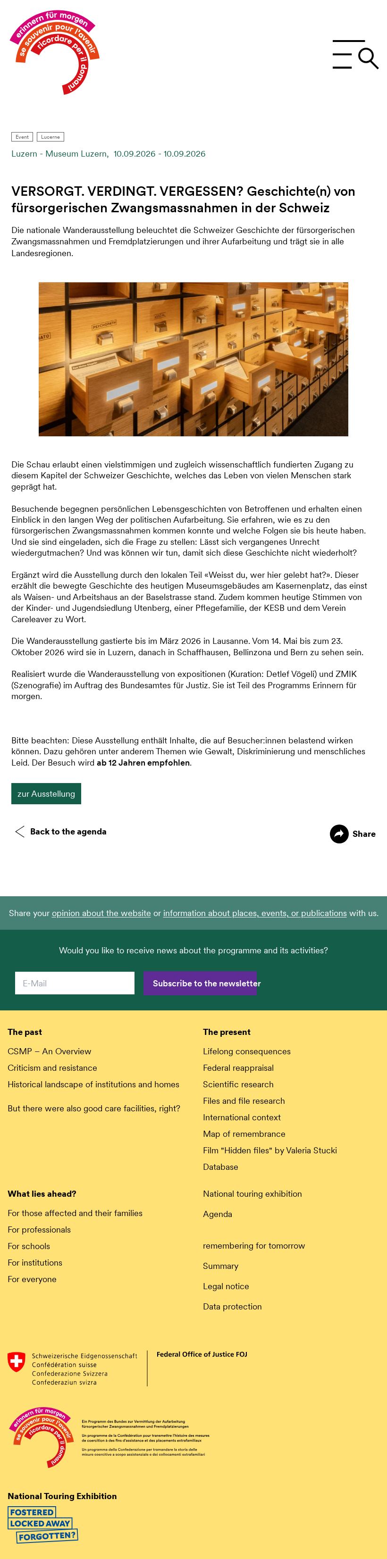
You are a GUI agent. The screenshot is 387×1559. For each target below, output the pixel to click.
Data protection (232, 1306)
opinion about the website (101, 913)
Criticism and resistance (52, 1068)
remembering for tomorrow (254, 1246)
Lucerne (50, 136)
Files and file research (244, 1101)
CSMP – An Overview (50, 1051)
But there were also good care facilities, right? (94, 1108)
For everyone (32, 1279)
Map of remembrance (244, 1134)
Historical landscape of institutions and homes (93, 1084)
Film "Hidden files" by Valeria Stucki (270, 1150)
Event (22, 136)
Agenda (217, 1214)
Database (220, 1167)
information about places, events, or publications (255, 913)
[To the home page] (55, 55)
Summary (220, 1266)
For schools (29, 1246)
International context (242, 1117)
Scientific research (238, 1084)
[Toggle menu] (355, 54)
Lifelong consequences (247, 1051)
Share (364, 834)
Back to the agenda (68, 831)
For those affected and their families (75, 1213)
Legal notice (226, 1286)
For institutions (35, 1262)
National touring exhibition (252, 1194)
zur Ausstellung (46, 794)
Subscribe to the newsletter (205, 983)
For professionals (39, 1229)
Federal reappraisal (238, 1068)
